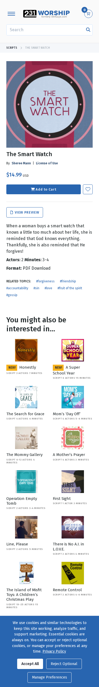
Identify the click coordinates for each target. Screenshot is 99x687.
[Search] (88, 30)
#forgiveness (45, 281)
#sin (36, 288)
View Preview (26, 212)
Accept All (30, 664)
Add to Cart (46, 189)
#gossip (11, 295)
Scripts (11, 47)
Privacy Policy (54, 651)
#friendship (68, 281)
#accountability (17, 288)
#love (48, 288)
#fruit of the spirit (70, 288)
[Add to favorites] (88, 189)
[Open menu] (11, 13)
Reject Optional (64, 664)
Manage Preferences (49, 677)
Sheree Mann (21, 163)
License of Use (47, 163)
